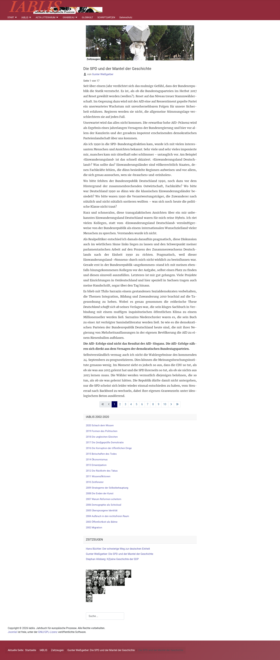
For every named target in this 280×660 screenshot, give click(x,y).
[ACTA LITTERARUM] (56, 17)
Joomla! (12, 632)
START (10, 17)
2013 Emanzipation (96, 465)
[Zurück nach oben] (274, 654)
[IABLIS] (29, 17)
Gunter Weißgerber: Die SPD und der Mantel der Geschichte (119, 553)
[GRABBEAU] (75, 17)
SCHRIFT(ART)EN (106, 17)
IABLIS (24, 17)
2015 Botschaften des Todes (101, 453)
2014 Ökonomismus (97, 459)
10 (164, 404)
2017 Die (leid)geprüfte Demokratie (105, 442)
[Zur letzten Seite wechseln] (177, 404)
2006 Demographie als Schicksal (103, 504)
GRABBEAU (68, 17)
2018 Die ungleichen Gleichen (102, 436)
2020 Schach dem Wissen (100, 425)
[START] (15, 17)
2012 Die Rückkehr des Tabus (102, 470)
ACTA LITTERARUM (45, 17)
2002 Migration (94, 527)
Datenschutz (125, 17)
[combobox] (105, 616)
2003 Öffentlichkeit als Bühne (101, 521)
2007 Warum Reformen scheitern (103, 499)
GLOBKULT (87, 17)
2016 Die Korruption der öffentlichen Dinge (109, 448)
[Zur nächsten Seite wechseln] (171, 404)
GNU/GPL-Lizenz (47, 632)
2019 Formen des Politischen (101, 431)
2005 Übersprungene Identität (101, 510)
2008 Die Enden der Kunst (99, 493)
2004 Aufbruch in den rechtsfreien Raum (107, 516)
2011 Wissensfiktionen (98, 476)
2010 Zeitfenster (95, 482)
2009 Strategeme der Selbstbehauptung (107, 487)
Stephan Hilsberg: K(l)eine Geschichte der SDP (112, 559)
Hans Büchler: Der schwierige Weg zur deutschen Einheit (118, 548)
